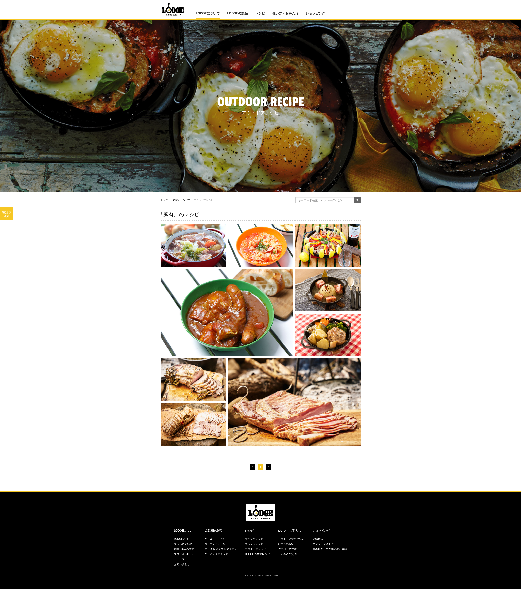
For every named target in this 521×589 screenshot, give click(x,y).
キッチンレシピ (254, 544)
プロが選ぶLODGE (185, 554)
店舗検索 (318, 539)
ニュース (179, 559)
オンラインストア (323, 544)
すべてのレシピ (254, 539)
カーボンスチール (214, 544)
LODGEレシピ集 (181, 200)
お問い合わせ (182, 564)
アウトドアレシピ (255, 549)
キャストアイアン (214, 539)
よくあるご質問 (287, 554)
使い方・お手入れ (285, 13)
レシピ (260, 13)
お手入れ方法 (286, 544)
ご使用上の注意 (287, 549)
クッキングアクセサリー (218, 554)
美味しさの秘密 (183, 544)
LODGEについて (208, 13)
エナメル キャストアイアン (220, 549)
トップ (164, 200)
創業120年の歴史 (184, 549)
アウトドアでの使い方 (291, 539)
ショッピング (315, 13)
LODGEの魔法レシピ (257, 554)
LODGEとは (181, 539)
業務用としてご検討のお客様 (330, 549)
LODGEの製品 (237, 13)
